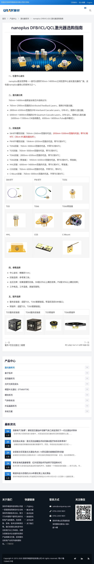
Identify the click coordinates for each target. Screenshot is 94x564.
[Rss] (88, 558)
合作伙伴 (30, 520)
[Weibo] (75, 558)
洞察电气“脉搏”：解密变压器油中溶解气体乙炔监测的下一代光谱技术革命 (45, 430)
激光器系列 (24, 18)
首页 (4, 18)
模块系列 (9, 395)
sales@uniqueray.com (62, 506)
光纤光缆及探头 (11, 384)
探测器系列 (10, 378)
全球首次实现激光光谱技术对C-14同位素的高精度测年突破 (38, 451)
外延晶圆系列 (11, 406)
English (89, 2)
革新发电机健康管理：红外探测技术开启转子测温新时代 (37, 462)
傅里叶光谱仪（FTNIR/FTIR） (17, 389)
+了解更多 (10, 544)
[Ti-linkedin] (82, 558)
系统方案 (9, 411)
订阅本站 (74, 2)
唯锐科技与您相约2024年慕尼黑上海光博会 (31, 473)
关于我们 (30, 523)
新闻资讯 (30, 516)
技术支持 (30, 513)
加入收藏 (82, 2)
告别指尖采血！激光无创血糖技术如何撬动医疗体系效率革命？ (40, 441)
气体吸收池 (10, 400)
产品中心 (13, 18)
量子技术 (9, 373)
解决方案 (30, 510)
